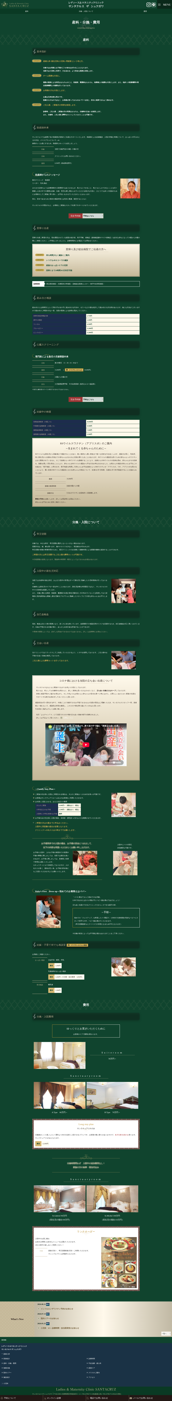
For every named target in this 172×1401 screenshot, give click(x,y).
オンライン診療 (54, 1398)
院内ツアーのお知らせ (50, 1318)
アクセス (91, 1377)
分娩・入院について (86, 11)
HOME (3, 1340)
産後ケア (91, 1368)
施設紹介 (6, 1377)
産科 (26, 11)
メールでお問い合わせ (143, 1398)
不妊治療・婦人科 (94, 1363)
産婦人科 (6, 1354)
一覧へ (164, 1333)
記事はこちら (68, 718)
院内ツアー (7, 1372)
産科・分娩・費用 (9, 1363)
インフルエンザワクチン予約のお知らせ (57, 1309)
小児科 (5, 1383)
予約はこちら (88, 216)
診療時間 (91, 1358)
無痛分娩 (6, 1368)
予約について (10, 1398)
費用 (145, 11)
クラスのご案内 (94, 1372)
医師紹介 (6, 1358)
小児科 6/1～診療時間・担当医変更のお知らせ (60, 1328)
